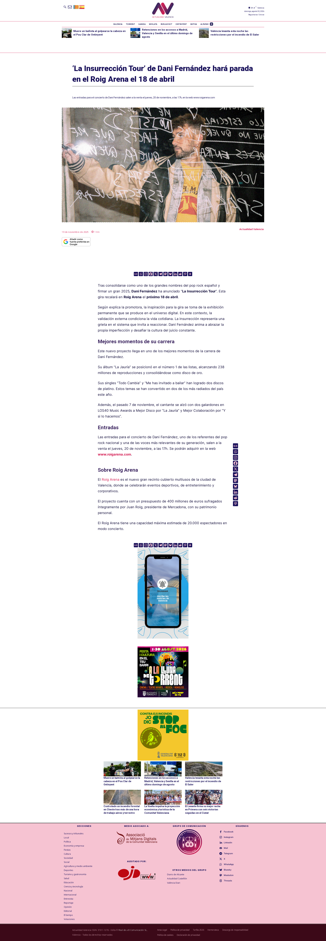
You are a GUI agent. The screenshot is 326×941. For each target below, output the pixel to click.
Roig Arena (110, 479)
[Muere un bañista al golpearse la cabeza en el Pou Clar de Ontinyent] (67, 33)
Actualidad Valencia (251, 229)
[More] (190, 274)
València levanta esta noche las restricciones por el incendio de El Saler (203, 781)
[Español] (82, 6)
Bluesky (227, 870)
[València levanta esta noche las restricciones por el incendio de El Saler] (204, 33)
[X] (155, 274)
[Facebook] (151, 274)
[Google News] (136, 274)
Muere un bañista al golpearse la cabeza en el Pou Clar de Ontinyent (122, 781)
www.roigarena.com (114, 454)
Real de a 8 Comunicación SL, (133, 930)
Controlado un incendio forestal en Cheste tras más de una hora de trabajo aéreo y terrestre (122, 809)
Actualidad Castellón (177, 878)
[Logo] (163, 11)
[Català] (76, 6)
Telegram (228, 853)
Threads (228, 880)
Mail (226, 848)
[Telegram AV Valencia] (163, 641)
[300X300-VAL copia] (163, 735)
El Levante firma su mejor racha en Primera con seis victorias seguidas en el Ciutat (202, 809)
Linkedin (228, 842)
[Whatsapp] (141, 274)
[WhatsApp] (220, 864)
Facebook (228, 832)
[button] (65, 7)
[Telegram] (160, 274)
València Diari (173, 882)
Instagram (228, 837)
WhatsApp (229, 864)
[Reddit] (180, 274)
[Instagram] (146, 274)
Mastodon (228, 875)
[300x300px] (163, 696)
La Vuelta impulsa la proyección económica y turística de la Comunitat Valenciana (162, 809)
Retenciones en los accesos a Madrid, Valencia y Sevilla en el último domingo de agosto (167, 33)
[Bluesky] (170, 274)
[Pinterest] (185, 274)
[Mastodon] (165, 274)
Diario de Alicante (175, 874)
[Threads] (220, 881)
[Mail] (220, 848)
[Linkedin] (175, 274)
